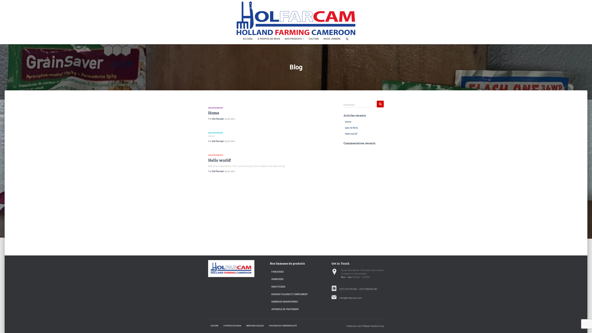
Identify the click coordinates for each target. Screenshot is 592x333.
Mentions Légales (255, 326)
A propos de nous (269, 38)
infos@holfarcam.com (349, 298)
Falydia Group (377, 326)
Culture (314, 38)
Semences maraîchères (284, 301)
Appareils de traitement (285, 309)
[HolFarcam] (296, 18)
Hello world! (219, 160)
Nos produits (293, 38)
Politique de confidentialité (283, 326)
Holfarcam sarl (353, 326)
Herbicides (277, 279)
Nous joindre (332, 38)
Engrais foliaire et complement (289, 294)
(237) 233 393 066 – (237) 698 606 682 (357, 289)
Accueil (248, 38)
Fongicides (277, 272)
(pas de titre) (351, 128)
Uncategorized (215, 108)
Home (213, 112)
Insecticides (278, 287)
